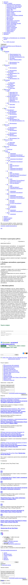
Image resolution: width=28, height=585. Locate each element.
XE (7, 184)
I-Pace (8, 212)
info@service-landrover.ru (14, 543)
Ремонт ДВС (10, 10)
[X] (26, 353)
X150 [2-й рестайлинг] (15, 181)
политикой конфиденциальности (9, 343)
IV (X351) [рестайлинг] (15, 203)
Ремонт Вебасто (11, 30)
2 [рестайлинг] (10, 134)
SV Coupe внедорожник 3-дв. (17, 120)
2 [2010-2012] (10, 84)
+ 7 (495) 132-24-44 (9, 42)
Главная (2, 241)
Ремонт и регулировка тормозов (15, 15)
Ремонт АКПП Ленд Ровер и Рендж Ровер (15, 377)
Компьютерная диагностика (14, 7)
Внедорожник (13, 63)
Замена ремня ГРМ (11, 24)
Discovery (7, 65)
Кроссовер (12, 82)
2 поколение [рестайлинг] (16, 169)
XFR (8, 189)
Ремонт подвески (11, 14)
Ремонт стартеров (11, 28)
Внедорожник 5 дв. (14, 78)
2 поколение (13, 195)
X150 (11, 179)
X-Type (8, 160)
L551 (8, 103)
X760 (11, 185)
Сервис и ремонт (8, 3)
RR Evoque (7, 89)
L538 (8, 91)
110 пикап (12, 58)
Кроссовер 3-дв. (14, 92)
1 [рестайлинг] (10, 129)
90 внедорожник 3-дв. (15, 54)
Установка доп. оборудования (14, 5)
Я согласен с (9, 343)
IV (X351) (12, 202)
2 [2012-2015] (10, 86)
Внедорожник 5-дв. (14, 73)
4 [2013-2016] (10, 71)
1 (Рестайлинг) (10, 143)
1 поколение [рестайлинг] (16, 155)
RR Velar (7, 146)
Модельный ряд (8, 554)
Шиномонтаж (10, 18)
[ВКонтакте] (23, 353)
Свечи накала (10, 31)
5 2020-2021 (10, 77)
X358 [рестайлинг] (14, 176)
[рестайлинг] (13, 207)
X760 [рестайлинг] (14, 187)
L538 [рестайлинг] (11, 96)
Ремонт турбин (10, 12)
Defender (7, 51)
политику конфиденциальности (9, 225)
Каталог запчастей (9, 380)
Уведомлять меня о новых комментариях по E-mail (13, 346)
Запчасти (6, 1)
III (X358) (12, 200)
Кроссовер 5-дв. (14, 93)
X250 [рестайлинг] (14, 165)
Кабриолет (12, 100)
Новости (6, 558)
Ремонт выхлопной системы (14, 11)
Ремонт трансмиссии (12, 22)
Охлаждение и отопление (13, 20)
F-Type (8, 152)
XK (7, 177)
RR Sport (7, 124)
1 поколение (13, 153)
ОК (1, 228)
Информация (7, 32)
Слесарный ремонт (11, 8)
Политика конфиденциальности (9, 550)
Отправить (3, 346)
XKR (8, 194)
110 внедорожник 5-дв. (15, 55)
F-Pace (8, 204)
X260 (11, 167)
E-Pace (8, 208)
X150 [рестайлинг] (14, 183)
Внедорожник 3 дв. (14, 62)
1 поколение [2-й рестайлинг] (17, 156)
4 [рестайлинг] (10, 118)
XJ (7, 171)
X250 (11, 164)
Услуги (6, 241)
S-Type (8, 157)
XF (7, 163)
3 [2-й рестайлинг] (11, 112)
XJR (8, 199)
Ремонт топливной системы (14, 23)
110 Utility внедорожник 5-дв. (17, 57)
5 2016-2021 (10, 74)
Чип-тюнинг (10, 19)
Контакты (6, 34)
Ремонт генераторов (12, 27)
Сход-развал (10, 16)
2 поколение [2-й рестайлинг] (17, 180)
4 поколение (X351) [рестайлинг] (18, 175)
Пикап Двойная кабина (16, 59)
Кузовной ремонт (11, 26)
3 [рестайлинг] (10, 110)
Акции (5, 552)
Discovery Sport (8, 139)
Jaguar (6, 150)
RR (5, 108)
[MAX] (2, 580)
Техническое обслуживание (14, 4)
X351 (11, 172)
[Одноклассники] (25, 353)
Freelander (7, 80)
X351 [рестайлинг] (14, 173)
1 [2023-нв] (9, 149)
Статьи (5, 556)
